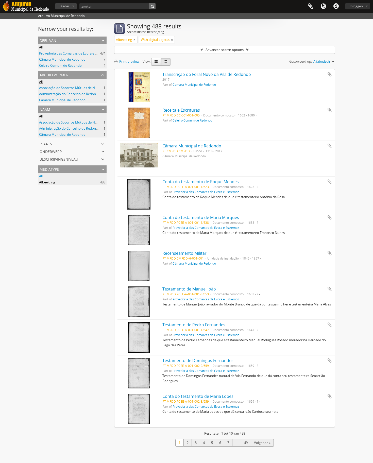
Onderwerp (51, 151)
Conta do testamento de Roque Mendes (200, 181)
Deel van (48, 40)
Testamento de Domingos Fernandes (197, 360)
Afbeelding (47, 182)
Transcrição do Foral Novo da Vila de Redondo (206, 74)
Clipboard (310, 6)
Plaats (46, 143)
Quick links (336, 6)
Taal (323, 6)
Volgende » (262, 442)
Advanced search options (225, 49)
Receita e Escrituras (181, 110)
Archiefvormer (54, 74)
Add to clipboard (329, 74)
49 (246, 442)
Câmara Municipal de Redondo (62, 59)
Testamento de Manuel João (189, 289)
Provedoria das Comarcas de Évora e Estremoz (74, 53)
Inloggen (356, 6)
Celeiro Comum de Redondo (60, 65)
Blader (64, 6)
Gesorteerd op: (300, 61)
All (41, 47)
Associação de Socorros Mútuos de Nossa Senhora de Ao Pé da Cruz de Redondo (100, 87)
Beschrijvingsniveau (59, 158)
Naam (45, 109)
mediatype (49, 168)
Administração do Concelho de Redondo (69, 94)
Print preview (128, 61)
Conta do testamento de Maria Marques (200, 217)
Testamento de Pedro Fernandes (193, 325)
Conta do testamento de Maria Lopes (197, 396)
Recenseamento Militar (184, 253)
